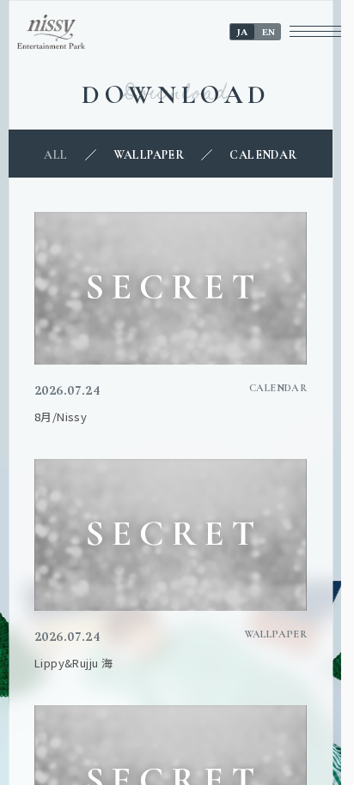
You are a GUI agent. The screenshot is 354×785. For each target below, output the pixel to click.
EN (268, 32)
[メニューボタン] (315, 31)
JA (242, 32)
